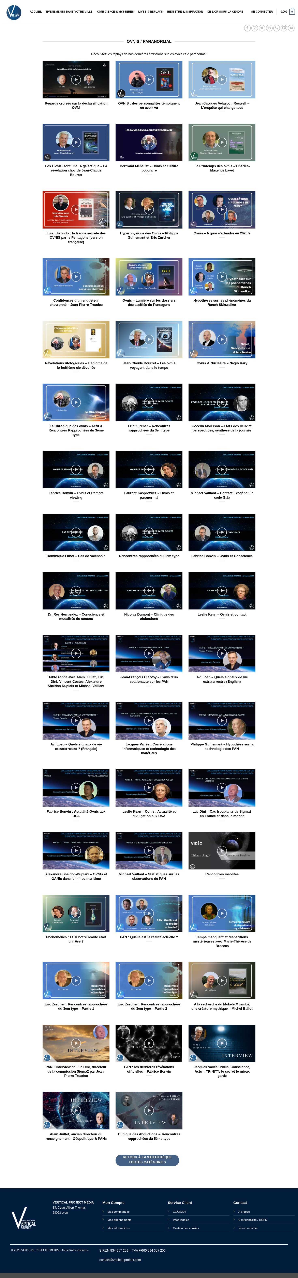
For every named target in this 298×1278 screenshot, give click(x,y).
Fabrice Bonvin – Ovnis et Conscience (222, 556)
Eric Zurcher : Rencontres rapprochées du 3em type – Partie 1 (76, 1006)
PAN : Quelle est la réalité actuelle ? (149, 937)
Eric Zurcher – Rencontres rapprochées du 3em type (149, 428)
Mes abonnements (119, 1219)
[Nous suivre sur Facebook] (247, 28)
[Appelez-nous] (276, 28)
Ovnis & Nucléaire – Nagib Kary (222, 363)
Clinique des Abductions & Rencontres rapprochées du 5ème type (149, 1136)
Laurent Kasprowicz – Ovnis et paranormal (149, 495)
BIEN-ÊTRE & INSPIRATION (185, 11)
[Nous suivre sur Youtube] (291, 28)
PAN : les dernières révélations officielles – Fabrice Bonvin (149, 1069)
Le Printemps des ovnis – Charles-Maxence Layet (222, 168)
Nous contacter (248, 1228)
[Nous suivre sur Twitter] (262, 28)
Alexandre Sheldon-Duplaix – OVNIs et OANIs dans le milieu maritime (76, 876)
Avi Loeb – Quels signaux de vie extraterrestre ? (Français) (76, 746)
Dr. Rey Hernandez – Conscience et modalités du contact (76, 617)
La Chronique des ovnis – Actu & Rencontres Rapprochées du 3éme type (76, 430)
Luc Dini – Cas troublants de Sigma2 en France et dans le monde (222, 814)
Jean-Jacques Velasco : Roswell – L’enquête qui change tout (222, 105)
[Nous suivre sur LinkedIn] (284, 28)
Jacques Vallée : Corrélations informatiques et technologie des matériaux (149, 748)
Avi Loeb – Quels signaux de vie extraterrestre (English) (222, 679)
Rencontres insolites (222, 874)
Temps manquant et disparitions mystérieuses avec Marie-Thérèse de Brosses (222, 941)
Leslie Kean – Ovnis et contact (222, 614)
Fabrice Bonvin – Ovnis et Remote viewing (76, 495)
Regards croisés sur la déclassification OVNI (76, 105)
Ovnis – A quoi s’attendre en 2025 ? (222, 233)
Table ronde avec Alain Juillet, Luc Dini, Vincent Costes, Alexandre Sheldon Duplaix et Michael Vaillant (76, 681)
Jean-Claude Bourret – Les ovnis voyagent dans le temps (149, 365)
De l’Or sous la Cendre (225, 11)
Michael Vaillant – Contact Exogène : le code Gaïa (222, 495)
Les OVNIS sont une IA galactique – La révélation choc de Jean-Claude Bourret (76, 170)
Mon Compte (113, 1203)
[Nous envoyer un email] (269, 28)
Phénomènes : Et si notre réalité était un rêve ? (76, 939)
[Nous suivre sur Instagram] (254, 28)
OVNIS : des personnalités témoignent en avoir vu (149, 105)
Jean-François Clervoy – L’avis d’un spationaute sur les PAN (149, 679)
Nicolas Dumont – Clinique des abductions (149, 617)
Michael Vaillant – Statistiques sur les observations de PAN (149, 876)
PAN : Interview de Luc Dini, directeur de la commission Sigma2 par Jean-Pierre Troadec (76, 1071)
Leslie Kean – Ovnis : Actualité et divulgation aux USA (149, 814)
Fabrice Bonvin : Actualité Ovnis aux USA (76, 814)
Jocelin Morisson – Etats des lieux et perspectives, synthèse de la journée (222, 428)
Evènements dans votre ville (69, 11)
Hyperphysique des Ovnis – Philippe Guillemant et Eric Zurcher (149, 235)
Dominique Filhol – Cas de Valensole (76, 556)
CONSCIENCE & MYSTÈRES (115, 11)
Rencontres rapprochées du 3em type (149, 556)
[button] (262, 11)
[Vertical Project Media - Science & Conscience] (13, 12)
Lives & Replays (150, 11)
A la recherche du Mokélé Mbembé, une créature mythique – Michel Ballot (222, 1006)
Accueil (36, 11)
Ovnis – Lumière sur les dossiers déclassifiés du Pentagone (149, 303)
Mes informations (118, 1228)
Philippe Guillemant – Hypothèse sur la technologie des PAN (222, 746)
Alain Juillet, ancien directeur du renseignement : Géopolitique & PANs (76, 1136)
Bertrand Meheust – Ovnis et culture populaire (149, 168)
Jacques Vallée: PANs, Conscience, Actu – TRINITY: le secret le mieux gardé (222, 1071)
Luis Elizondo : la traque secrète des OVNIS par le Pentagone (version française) (76, 237)
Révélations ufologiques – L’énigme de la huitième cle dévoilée (76, 365)
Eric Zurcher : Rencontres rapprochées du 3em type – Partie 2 (149, 1006)
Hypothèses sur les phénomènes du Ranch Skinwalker (222, 303)
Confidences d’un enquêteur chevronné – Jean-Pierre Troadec (76, 303)
